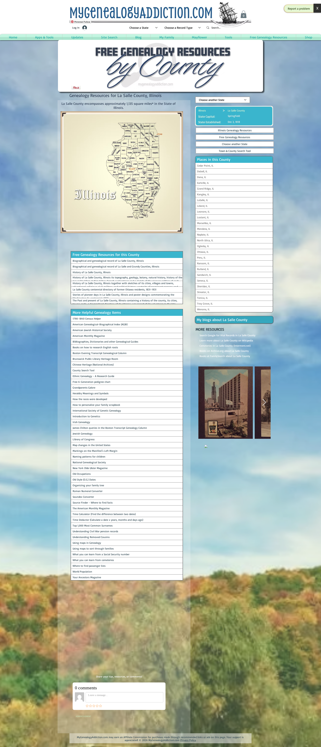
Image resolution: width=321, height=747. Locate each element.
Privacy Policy (188, 740)
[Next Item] (264, 402)
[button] (299, 8)
